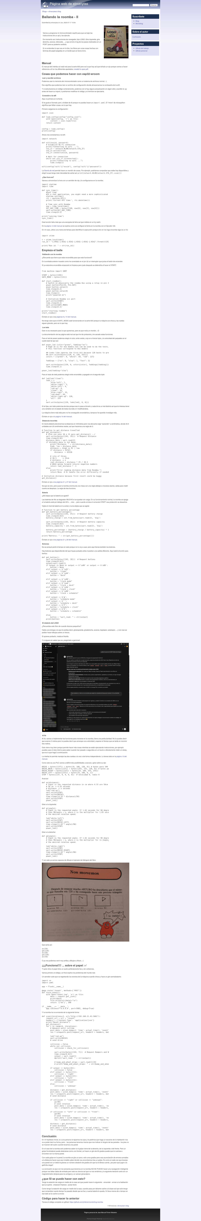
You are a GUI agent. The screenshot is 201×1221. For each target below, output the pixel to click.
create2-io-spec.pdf (81, 69)
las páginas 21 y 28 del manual (65, 539)
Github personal (141, 51)
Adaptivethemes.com (108, 1219)
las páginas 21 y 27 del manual (65, 482)
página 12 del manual (54, 226)
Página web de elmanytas (69, 3)
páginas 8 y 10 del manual (66, 317)
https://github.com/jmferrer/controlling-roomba (86, 1202)
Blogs (44, 11)
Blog (137, 21)
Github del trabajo (142, 48)
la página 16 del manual (63, 416)
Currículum (136, 37)
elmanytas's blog (54, 11)
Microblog (139, 23)
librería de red (49, 170)
